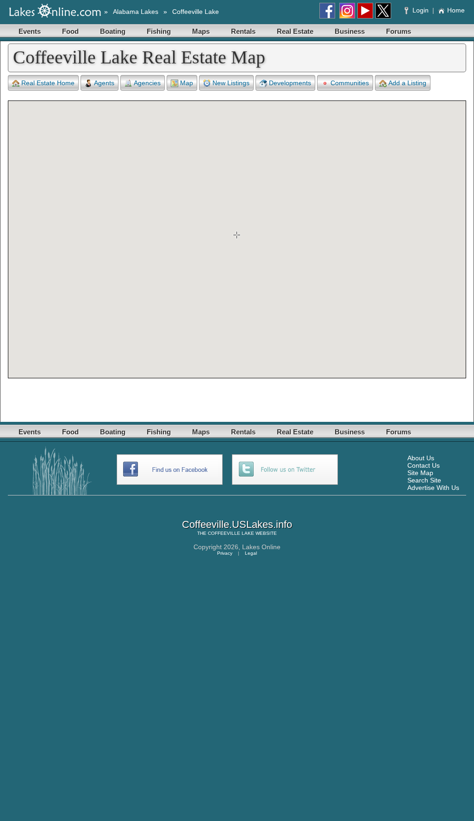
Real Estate (295, 31)
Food (70, 31)
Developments (290, 83)
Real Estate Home (48, 83)
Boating (112, 31)
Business (350, 31)
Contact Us (423, 465)
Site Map (420, 472)
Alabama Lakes (135, 11)
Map (186, 83)
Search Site (424, 480)
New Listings (230, 83)
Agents (104, 83)
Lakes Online (261, 547)
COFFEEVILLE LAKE (231, 533)
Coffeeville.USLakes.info (237, 524)
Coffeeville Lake (195, 11)
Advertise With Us (433, 487)
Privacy (224, 553)
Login (420, 10)
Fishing (159, 31)
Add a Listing (407, 83)
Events (30, 31)
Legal (251, 553)
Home (456, 10)
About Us (420, 458)
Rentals (243, 31)
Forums (398, 31)
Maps (201, 31)
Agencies (147, 83)
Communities (350, 83)
